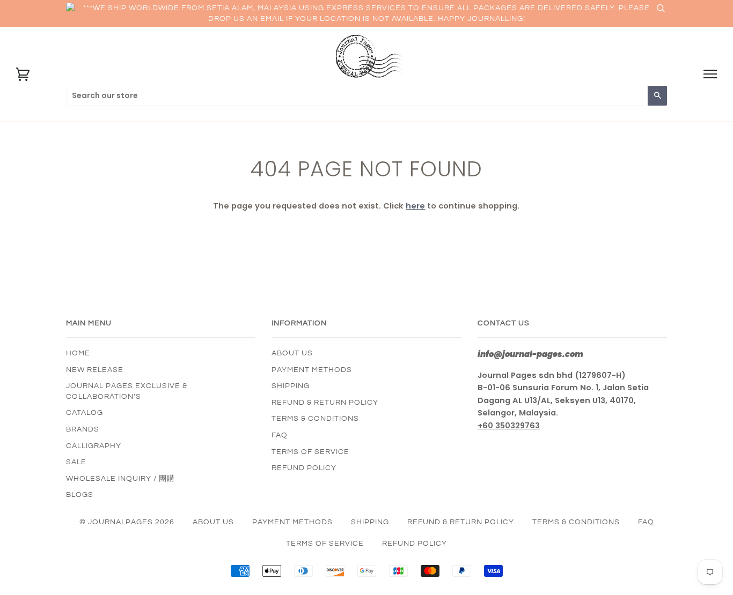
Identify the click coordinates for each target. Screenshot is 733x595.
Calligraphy (93, 446)
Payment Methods (312, 370)
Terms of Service (310, 452)
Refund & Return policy (325, 402)
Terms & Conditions (315, 418)
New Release (94, 370)
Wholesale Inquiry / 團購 (120, 478)
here (415, 205)
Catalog (84, 412)
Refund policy (304, 468)
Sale (76, 462)
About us (292, 353)
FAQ (280, 435)
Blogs (79, 495)
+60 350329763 (509, 425)
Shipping (291, 386)
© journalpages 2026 (126, 522)
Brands (82, 429)
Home (78, 353)
